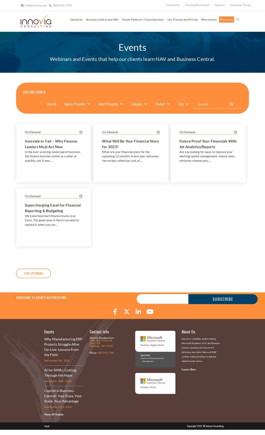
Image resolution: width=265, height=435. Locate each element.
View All (51, 103)
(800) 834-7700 (62, 5)
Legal (46, 426)
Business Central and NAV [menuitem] (102, 19)
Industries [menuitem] (76, 19)
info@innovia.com (36, 5)
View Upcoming (33, 273)
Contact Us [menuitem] (173, 5)
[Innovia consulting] (33, 26)
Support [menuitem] (220, 5)
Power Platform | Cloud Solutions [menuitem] (143, 19)
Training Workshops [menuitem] (197, 5)
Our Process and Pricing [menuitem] (182, 19)
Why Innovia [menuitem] (209, 19)
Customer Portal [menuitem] (240, 5)
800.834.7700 (106, 353)
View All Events (54, 414)
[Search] (231, 104)
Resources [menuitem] (226, 19)
